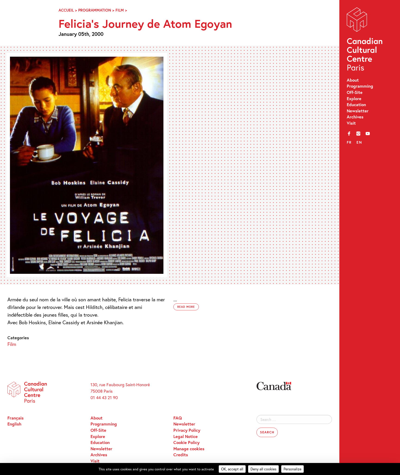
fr (349, 142)
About (353, 80)
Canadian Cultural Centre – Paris (365, 40)
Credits (180, 454)
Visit (351, 123)
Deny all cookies (263, 468)
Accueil (66, 10)
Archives (355, 117)
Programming (360, 86)
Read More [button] (186, 306)
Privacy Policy (186, 430)
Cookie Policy (186, 442)
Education (356, 104)
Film (120, 10)
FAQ (177, 418)
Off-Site (354, 92)
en (359, 142)
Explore (354, 98)
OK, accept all (232, 468)
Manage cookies (188, 448)
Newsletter (358, 111)
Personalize (292, 468)
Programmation (94, 10)
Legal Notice (185, 436)
